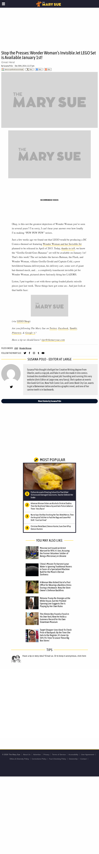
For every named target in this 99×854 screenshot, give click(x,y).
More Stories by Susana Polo (49, 401)
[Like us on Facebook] (29, 354)
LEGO (16, 348)
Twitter (53, 328)
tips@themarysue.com (53, 339)
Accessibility (73, 754)
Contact (83, 759)
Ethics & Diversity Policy (19, 759)
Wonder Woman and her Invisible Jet (62, 244)
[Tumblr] (38, 354)
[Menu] (3, 4)
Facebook (63, 328)
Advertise (37, 754)
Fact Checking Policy (57, 759)
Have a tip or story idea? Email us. (38, 656)
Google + (30, 332)
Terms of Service (59, 754)
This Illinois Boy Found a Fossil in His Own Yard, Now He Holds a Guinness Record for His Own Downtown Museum (54, 617)
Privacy (46, 754)
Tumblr (73, 328)
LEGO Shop (23, 321)
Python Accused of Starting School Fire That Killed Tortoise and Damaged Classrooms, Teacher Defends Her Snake (52, 495)
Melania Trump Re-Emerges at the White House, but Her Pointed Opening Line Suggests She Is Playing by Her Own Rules (55, 602)
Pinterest (16, 332)
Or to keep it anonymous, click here (70, 656)
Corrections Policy (39, 759)
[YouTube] (43, 354)
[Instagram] (34, 354)
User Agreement (87, 754)
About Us (26, 754)
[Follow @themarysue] (25, 354)
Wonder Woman (25, 348)
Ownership (73, 759)
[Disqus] (49, 703)
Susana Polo (8, 66)
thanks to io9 (68, 248)
